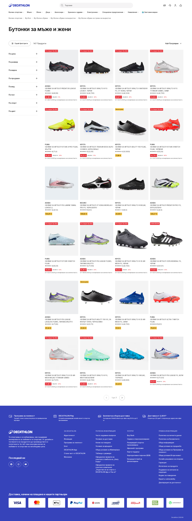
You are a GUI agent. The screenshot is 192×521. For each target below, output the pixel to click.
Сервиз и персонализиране (138, 439)
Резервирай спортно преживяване (135, 444)
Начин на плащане (103, 443)
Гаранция (162, 463)
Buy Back (130, 435)
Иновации (68, 439)
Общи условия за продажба (170, 446)
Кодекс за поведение (167, 475)
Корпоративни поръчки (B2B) (138, 455)
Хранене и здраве (75, 12)
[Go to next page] (122, 397)
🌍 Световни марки (149, 12)
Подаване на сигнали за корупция (168, 471)
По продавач (14, 78)
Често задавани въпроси (106, 435)
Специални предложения (113, 12)
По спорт (13, 103)
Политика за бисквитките (169, 439)
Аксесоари (59, 12)
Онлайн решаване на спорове (171, 459)
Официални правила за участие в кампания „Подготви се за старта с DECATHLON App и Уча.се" (106, 468)
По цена (12, 54)
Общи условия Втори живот (170, 455)
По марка (13, 70)
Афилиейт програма (135, 448)
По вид (12, 86)
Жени (38, 12)
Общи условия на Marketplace (108, 450)
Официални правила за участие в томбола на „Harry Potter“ (107, 459)
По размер (13, 62)
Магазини (68, 457)
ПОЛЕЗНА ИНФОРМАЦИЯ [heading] (106, 431)
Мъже (29, 12)
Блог (66, 446)
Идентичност (69, 435)
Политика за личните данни (170, 435)
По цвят (12, 111)
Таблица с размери (103, 453)
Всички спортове (16, 12)
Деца (48, 12)
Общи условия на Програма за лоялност (171, 451)
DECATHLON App (70, 450)
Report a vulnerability (167, 479)
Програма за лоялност (73, 443)
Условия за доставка (104, 439)
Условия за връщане (104, 446)
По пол (11, 95)
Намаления (133, 12)
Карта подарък (133, 452)
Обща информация (166, 443)
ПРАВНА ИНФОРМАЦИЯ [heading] (168, 431)
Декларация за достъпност (170, 482)
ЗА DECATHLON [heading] (70, 431)
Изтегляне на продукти (168, 466)
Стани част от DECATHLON (74, 453)
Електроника (92, 12)
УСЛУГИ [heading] (130, 431)
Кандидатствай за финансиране (134, 460)
